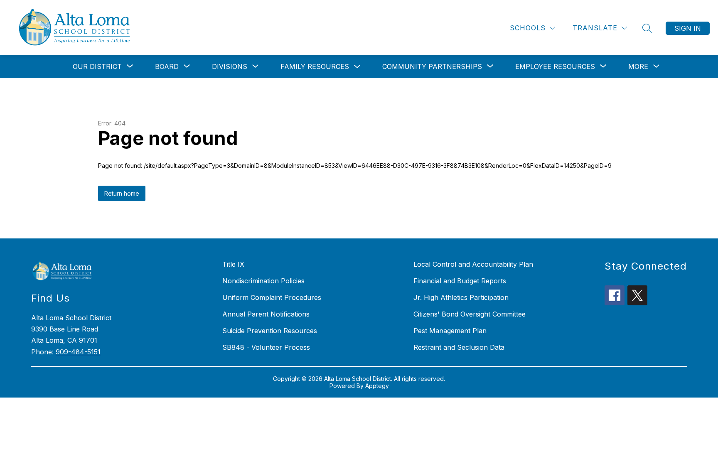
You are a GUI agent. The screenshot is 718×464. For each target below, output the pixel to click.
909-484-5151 (78, 352)
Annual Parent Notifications (266, 314)
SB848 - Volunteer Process (266, 347)
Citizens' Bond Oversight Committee (469, 314)
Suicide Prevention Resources (269, 331)
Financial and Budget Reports (459, 281)
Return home (121, 193)
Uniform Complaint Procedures (271, 297)
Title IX (233, 264)
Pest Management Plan (450, 331)
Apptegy (377, 385)
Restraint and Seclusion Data (458, 347)
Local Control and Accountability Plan (473, 264)
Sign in (687, 28)
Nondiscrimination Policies (263, 281)
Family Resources (314, 66)
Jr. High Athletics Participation (461, 297)
